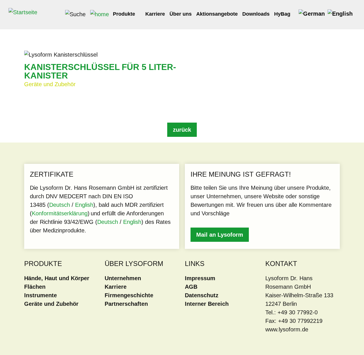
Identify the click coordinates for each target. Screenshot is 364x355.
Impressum (200, 278)
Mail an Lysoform (219, 235)
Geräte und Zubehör (51, 304)
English (84, 205)
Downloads (256, 14)
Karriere (155, 14)
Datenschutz (201, 295)
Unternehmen (123, 278)
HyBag (283, 14)
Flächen (35, 287)
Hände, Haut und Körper (56, 278)
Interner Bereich (207, 304)
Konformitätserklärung (60, 213)
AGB (191, 287)
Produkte (124, 14)
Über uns (180, 14)
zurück (182, 130)
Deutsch (60, 205)
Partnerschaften (126, 304)
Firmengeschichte (129, 295)
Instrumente (40, 295)
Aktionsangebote (217, 14)
